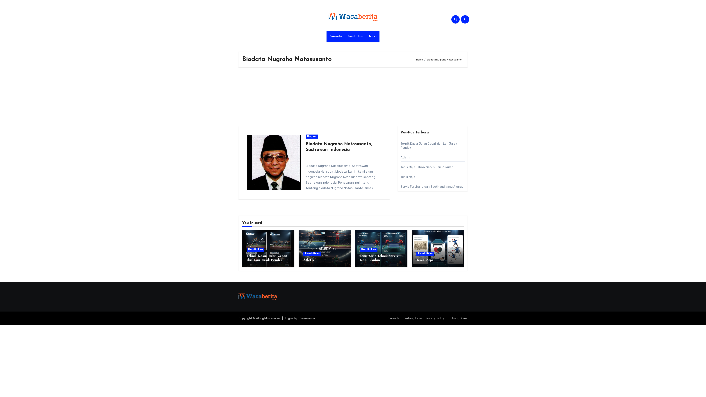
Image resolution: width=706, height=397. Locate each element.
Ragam (312, 136)
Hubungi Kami (458, 318)
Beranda (335, 36)
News (373, 36)
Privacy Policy (435, 318)
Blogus (288, 318)
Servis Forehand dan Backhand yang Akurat (432, 186)
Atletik (405, 157)
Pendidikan (355, 36)
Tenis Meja (408, 177)
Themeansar (306, 318)
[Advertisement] (353, 97)
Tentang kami (412, 318)
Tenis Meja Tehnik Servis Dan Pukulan (427, 167)
